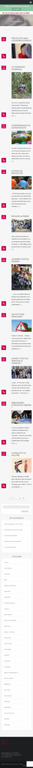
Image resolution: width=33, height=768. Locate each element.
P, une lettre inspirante (10, 547)
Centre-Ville (7, 597)
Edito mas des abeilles (10, 620)
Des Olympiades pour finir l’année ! (13, 524)
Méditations (7, 684)
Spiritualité (7, 725)
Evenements (7, 638)
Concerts (6, 609)
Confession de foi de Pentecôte (21, 126)
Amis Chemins (8, 568)
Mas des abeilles (8, 678)
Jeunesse (6, 655)
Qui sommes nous (9, 713)
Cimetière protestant (9, 603)
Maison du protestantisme (11, 672)
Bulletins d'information (10, 585)
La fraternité (7, 667)
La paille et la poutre (19, 454)
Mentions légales (5, 744)
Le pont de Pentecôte (17, 172)
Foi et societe (7, 643)
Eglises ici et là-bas (9, 632)
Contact (3, 742)
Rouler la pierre (20, 216)
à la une (6, 562)
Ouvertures (7, 701)
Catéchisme (7, 591)
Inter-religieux (7, 649)
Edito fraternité (8, 614)
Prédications (7, 707)
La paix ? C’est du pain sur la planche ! (20, 360)
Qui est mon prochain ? (18, 315)
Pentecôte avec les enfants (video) (21, 39)
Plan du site (4, 740)
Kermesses (7, 661)
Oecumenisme (8, 696)
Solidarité (6, 719)
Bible (5, 580)
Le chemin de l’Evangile (18, 68)
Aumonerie (7, 574)
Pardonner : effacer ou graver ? (21, 405)
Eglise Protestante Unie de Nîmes (13, 14)
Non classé (7, 690)
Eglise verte (7, 626)
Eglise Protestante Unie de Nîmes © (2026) (12, 764)
